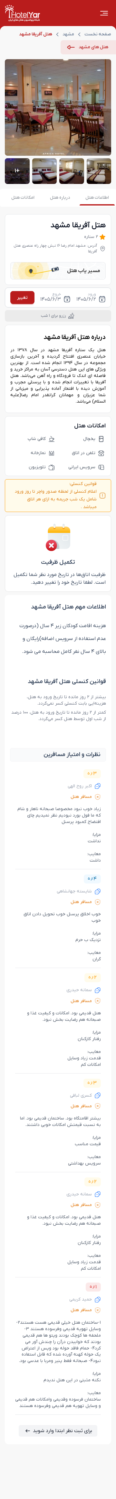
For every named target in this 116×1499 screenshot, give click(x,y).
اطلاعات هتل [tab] (97, 198)
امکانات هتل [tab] (22, 198)
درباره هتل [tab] (60, 198)
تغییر (22, 298)
